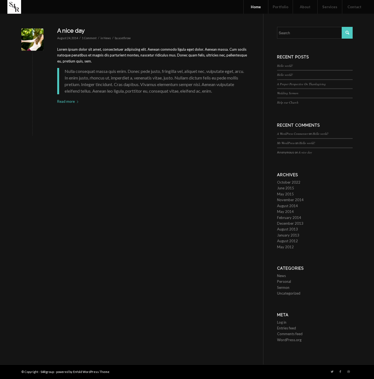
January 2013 (288, 235)
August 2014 (287, 206)
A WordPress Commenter (292, 134)
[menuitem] (255, 7)
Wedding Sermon (287, 93)
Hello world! (285, 66)
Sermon (283, 287)
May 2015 (285, 194)
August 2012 (287, 241)
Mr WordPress (286, 143)
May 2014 (285, 211)
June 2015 (285, 188)
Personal (284, 281)
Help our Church (287, 102)
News (107, 38)
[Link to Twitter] (332, 371)
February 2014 (289, 217)
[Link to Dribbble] (348, 371)
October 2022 (288, 182)
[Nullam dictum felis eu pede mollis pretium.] (32, 40)
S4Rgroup (47, 372)
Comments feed (290, 334)
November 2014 (290, 200)
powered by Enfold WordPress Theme (83, 372)
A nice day (71, 30)
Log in (281, 322)
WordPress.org (289, 340)
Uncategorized (288, 293)
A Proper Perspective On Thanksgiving (301, 84)
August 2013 (287, 229)
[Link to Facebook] (340, 371)
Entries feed (286, 328)
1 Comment (89, 38)
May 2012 (285, 247)
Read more (66, 101)
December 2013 (290, 223)
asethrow (124, 38)
